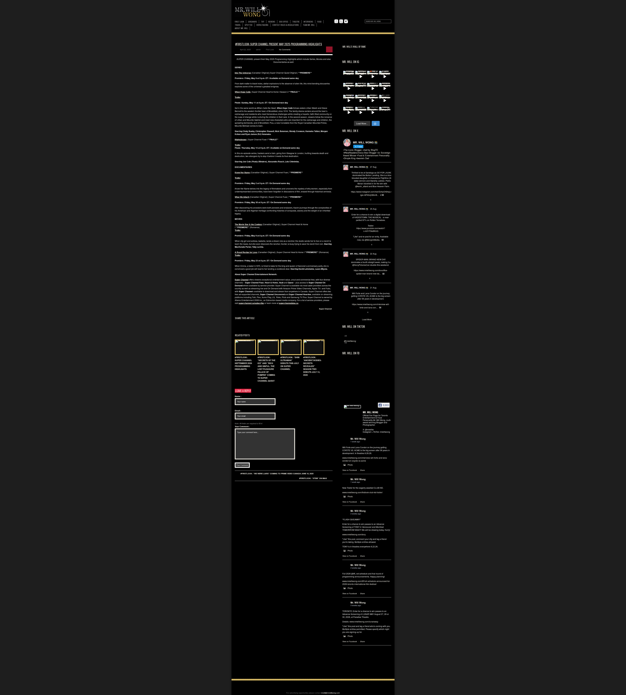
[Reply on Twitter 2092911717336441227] (352, 200)
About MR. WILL (241, 28)
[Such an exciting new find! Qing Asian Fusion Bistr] (349, 112)
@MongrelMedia (372, 239)
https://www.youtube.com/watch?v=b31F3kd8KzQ (370, 229)
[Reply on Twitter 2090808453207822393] (352, 312)
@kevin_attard (361, 186)
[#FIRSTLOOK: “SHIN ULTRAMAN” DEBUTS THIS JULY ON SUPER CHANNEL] (290, 347)
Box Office (283, 21)
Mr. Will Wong (358, 438)
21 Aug (373, 287)
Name (238, 396)
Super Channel (325, 309)
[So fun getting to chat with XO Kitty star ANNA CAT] (361, 100)
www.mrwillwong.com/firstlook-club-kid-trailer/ (362, 492)
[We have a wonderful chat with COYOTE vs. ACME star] (385, 100)
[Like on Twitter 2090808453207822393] (363, 312)
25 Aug (373, 208)
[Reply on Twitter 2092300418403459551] (352, 245)
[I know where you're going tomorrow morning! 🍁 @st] (373, 76)
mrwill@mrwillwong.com (330, 692)
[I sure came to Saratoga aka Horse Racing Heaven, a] (361, 76)
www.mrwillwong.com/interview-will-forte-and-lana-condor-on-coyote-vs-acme (364, 459)
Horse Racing (262, 24)
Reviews (271, 21)
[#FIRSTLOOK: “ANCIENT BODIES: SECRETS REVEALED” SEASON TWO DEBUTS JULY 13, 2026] (313, 347)
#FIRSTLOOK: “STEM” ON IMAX (313, 478)
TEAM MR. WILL (309, 24)
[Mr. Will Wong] (352, 406)
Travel (238, 24)
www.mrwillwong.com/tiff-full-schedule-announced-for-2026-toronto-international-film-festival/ (366, 582)
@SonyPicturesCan (361, 264)
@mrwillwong (350, 341)
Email (238, 410)
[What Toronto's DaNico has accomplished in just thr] (373, 88)
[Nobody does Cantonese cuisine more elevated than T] (361, 112)
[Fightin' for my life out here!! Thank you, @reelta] (361, 88)
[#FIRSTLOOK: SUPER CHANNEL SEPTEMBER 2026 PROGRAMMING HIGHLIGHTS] (244, 347)
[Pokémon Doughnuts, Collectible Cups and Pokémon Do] (373, 112)
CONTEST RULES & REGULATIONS (285, 24)
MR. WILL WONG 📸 (359, 166)
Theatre (295, 21)
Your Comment (242, 426)
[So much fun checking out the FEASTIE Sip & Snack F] (385, 88)
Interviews (308, 21)
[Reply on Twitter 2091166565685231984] (352, 278)
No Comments (285, 49)
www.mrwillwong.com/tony (354, 534)
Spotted (248, 24)
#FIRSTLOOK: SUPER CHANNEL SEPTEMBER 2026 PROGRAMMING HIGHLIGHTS (243, 363)
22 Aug (373, 253)
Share (362, 470)
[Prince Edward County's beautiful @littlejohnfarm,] (385, 112)
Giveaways (252, 21)
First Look (239, 21)
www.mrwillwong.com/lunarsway (364, 621)
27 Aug (373, 166)
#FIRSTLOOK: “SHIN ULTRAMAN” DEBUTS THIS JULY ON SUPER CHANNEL (289, 363)
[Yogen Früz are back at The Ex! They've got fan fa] (385, 76)
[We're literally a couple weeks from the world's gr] (349, 88)
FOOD (319, 21)
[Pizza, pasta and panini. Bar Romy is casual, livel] (373, 100)
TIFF (262, 21)
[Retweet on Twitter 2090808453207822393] (358, 312)
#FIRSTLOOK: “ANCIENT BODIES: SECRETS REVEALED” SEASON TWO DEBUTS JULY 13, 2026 (312, 366)
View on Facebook (349, 470)
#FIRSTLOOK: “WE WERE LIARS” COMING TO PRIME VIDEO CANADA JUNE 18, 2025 (276, 473)
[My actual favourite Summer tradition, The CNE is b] (349, 100)
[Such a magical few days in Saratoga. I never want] (349, 76)
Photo (350, 464)
